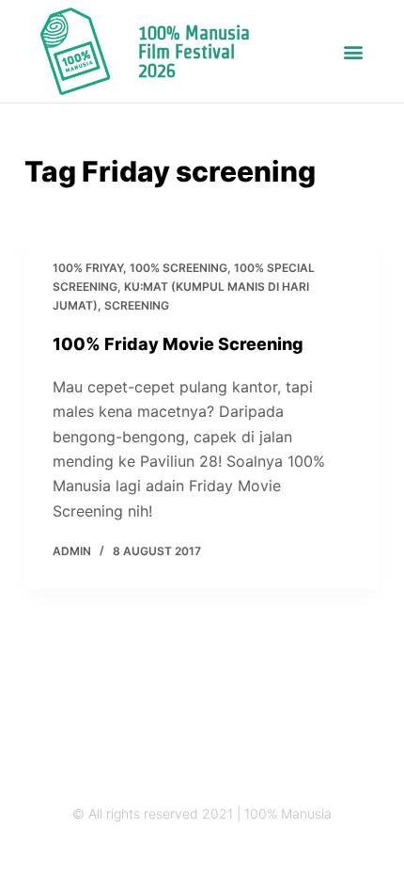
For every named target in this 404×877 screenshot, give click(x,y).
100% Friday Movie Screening (178, 344)
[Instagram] (147, 851)
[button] (352, 51)
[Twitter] (184, 851)
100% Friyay (88, 268)
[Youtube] (257, 851)
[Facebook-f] (220, 851)
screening (136, 305)
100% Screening (178, 268)
